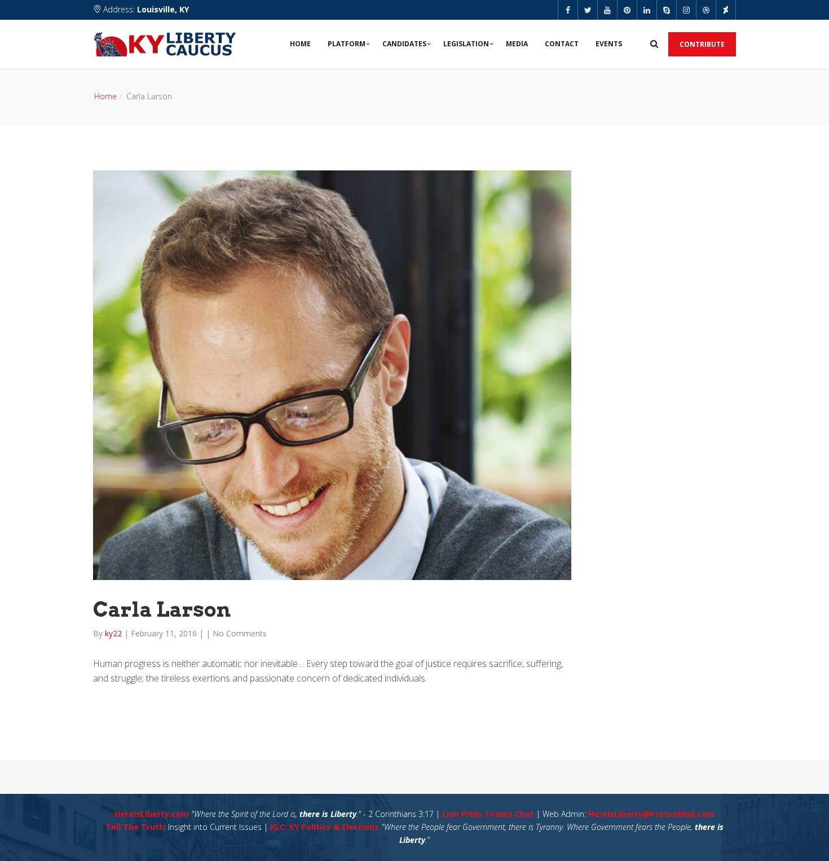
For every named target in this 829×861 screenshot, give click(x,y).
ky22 (114, 633)
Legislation (466, 44)
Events (609, 44)
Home (300, 44)
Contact (562, 44)
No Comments (240, 633)
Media (517, 44)
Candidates (404, 44)
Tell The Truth (134, 827)
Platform (346, 44)
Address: (145, 9)
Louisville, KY (163, 9)
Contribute (702, 44)
